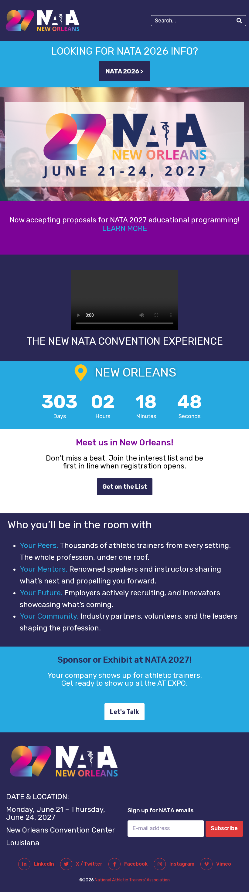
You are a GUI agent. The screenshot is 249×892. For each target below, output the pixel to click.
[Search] (239, 20)
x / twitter (89, 864)
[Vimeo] (206, 864)
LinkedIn (44, 864)
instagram (181, 864)
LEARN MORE (124, 228)
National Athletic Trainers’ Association (132, 880)
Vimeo (223, 864)
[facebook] (114, 864)
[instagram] (160, 864)
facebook (136, 864)
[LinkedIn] (24, 864)
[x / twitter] (66, 864)
